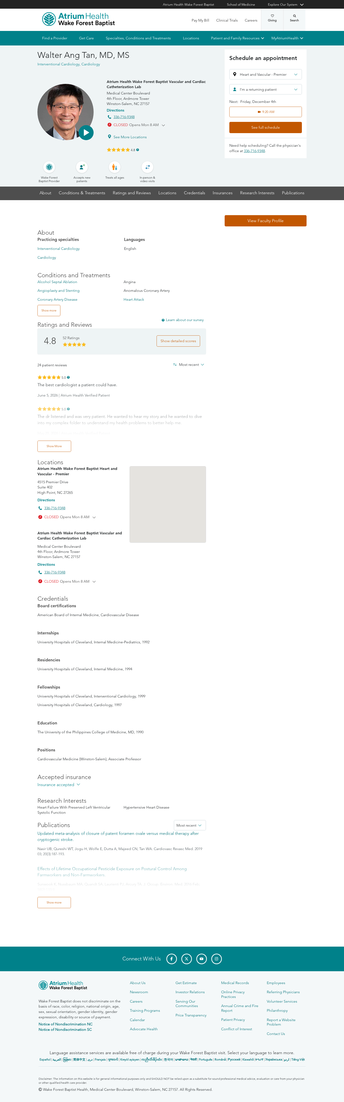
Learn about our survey (185, 320)
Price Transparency (191, 1015)
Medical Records (235, 983)
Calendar (137, 1020)
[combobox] (265, 89)
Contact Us (276, 1033)
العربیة (57, 1059)
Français (100, 1059)
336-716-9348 (124, 117)
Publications (293, 193)
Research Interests (257, 193)
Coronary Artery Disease (57, 299)
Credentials (194, 193)
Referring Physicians (283, 992)
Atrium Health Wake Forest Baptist (188, 4)
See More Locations (130, 137)
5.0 (64, 377)
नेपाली (193, 1059)
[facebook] (171, 959)
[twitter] (186, 959)
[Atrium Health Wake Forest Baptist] (78, 19)
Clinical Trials (227, 20)
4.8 (133, 150)
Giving (272, 20)
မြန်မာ (67, 1059)
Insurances (223, 193)
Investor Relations (190, 992)
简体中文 (79, 1059)
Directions (115, 110)
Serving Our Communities (187, 1003)
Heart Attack (134, 299)
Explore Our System (282, 4)
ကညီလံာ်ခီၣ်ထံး (151, 1059)
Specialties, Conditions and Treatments (138, 38)
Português (205, 1059)
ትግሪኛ (259, 1059)
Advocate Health (144, 1029)
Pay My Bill (200, 20)
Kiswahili (248, 1059)
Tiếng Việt (298, 1059)
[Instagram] (216, 959)
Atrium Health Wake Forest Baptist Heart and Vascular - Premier (77, 471)
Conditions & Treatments (82, 193)
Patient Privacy (233, 1019)
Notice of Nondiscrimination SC (65, 1029)
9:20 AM (268, 112)
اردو (286, 1059)
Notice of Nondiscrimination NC (65, 1024)
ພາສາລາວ (181, 1059)
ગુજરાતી (113, 1059)
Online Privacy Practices (233, 994)
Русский (234, 1059)
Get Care (86, 38)
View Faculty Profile (266, 220)
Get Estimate (186, 983)
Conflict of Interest (236, 1029)
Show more (54, 902)
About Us (138, 983)
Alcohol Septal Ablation (57, 282)
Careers (251, 20)
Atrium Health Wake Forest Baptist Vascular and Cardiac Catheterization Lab (156, 84)
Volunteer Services (282, 1001)
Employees (276, 983)
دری (90, 1059)
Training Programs (145, 1010)
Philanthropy (277, 1010)
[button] (86, 132)
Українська (273, 1059)
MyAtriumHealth (285, 38)
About (45, 193)
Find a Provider (54, 38)
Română (220, 1059)
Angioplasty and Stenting (58, 290)
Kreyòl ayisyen (129, 1059)
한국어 (168, 1059)
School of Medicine (241, 4)
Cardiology (46, 257)
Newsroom (139, 992)
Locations (191, 38)
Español (45, 1059)
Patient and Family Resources (235, 38)
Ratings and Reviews (132, 193)
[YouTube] (201, 959)
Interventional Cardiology (58, 248)
